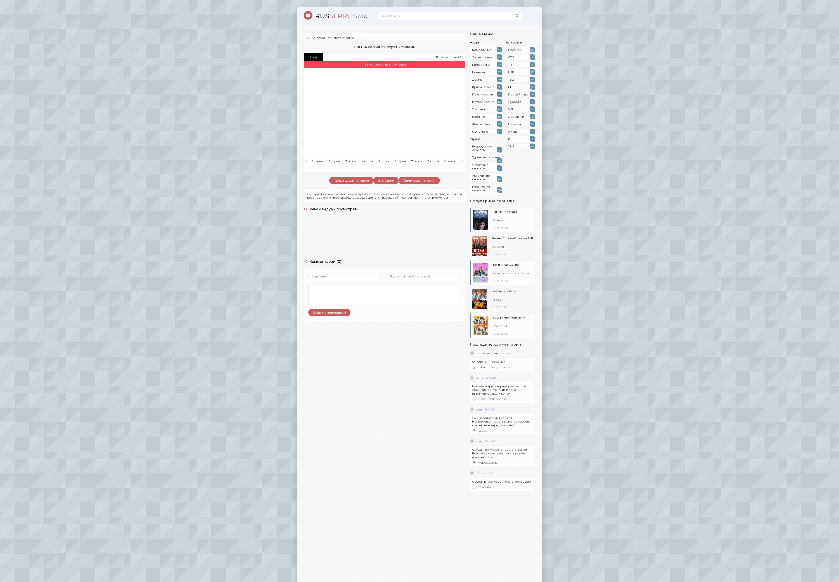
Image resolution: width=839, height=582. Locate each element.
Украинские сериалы (486, 177)
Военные (486, 116)
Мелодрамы (487, 64)
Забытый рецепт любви (495, 367)
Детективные (486, 57)
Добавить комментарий (329, 312)
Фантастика (486, 124)
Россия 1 (521, 50)
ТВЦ (521, 79)
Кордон (483, 430)
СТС (521, 57)
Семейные (486, 131)
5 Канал (521, 131)
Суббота (520, 102)
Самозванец (487, 487)
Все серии (386, 180)
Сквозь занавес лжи (493, 399)
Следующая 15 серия (419, 180)
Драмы (487, 79)
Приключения (486, 94)
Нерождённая (488, 462)
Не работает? (450, 57)
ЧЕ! (520, 109)
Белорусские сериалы (486, 148)
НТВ (521, 72)
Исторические (486, 102)
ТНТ (521, 64)
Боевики (486, 72)
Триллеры (486, 109)
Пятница (520, 124)
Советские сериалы (486, 166)
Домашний (521, 116)
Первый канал (521, 94)
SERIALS (341, 16)
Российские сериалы (487, 188)
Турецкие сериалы (486, 158)
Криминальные (486, 87)
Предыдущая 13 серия (351, 180)
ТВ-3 (521, 146)
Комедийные (486, 50)
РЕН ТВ (521, 87)
